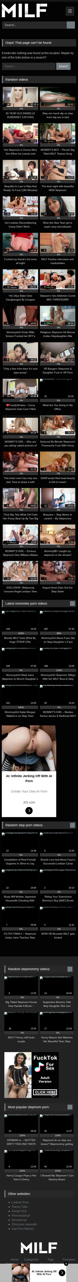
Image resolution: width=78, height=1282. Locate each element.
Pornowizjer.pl (21, 1215)
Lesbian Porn (20, 1202)
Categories (31, 1259)
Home (14, 1259)
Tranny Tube (20, 1206)
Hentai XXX (19, 1211)
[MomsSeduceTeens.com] (32, 11)
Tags (51, 1259)
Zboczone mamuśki (24, 1224)
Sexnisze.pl (19, 1220)
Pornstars (69, 1259)
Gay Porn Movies (23, 1228)
